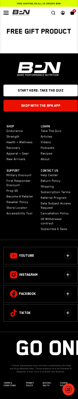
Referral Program (54, 197)
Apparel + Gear (17, 153)
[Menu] (6, 13)
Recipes (46, 153)
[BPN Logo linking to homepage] (21, 13)
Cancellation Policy (55, 213)
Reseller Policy (17, 202)
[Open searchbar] (53, 13)
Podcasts (47, 147)
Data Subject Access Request (56, 205)
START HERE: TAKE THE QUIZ (40, 90)
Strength (13, 136)
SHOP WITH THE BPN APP (40, 106)
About (45, 159)
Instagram (28, 275)
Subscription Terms (55, 192)
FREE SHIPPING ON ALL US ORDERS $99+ (39, 3)
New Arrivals (15, 159)
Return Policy (50, 180)
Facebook (27, 294)
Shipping (47, 186)
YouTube (26, 256)
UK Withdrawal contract (51, 221)
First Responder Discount (18, 183)
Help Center (49, 175)
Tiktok (25, 313)
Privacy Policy (30, 384)
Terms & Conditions (9, 384)
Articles (46, 136)
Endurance (14, 131)
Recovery (13, 147)
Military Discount (18, 175)
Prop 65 (12, 190)
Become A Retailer (19, 196)
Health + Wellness (19, 142)
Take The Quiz (51, 131)
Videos (46, 142)
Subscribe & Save (54, 229)
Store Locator (16, 207)
